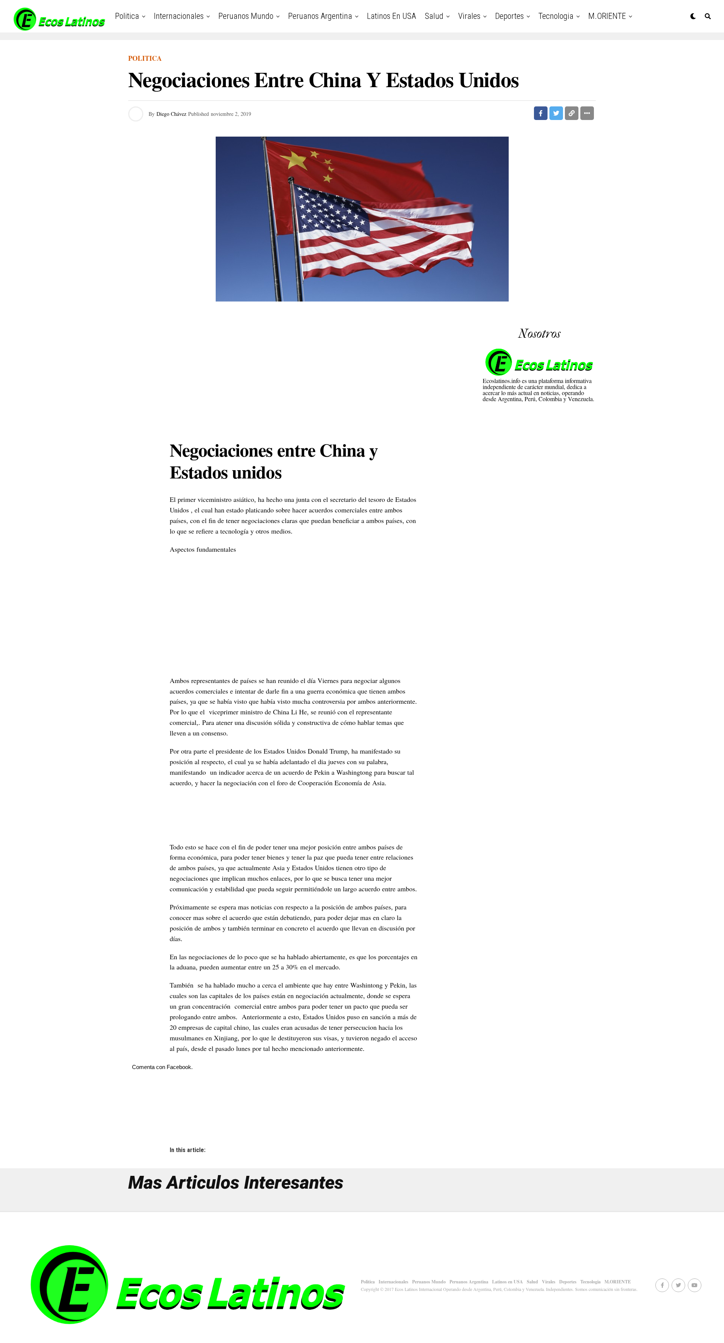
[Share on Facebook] (541, 113)
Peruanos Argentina (320, 16)
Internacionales (179, 16)
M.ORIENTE (607, 16)
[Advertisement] (294, 372)
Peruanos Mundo (245, 16)
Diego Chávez (171, 113)
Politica (127, 16)
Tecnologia (556, 16)
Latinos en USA (391, 16)
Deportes (509, 16)
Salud (434, 16)
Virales (469, 16)
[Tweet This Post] (556, 113)
